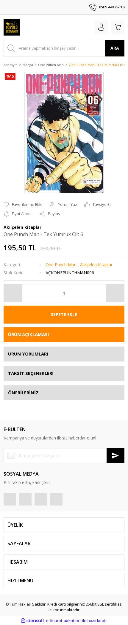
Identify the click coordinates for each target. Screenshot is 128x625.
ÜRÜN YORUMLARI (28, 354)
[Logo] (12, 27)
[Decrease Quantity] (13, 293)
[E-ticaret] (63, 621)
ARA (114, 48)
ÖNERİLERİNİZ (23, 393)
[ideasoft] (32, 621)
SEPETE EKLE (64, 314)
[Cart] (117, 27)
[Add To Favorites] (23, 205)
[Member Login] (101, 27)
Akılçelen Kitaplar (96, 264)
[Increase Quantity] (115, 293)
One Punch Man (61, 264)
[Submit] (115, 455)
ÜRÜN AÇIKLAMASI (28, 334)
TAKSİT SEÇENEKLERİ (31, 373)
